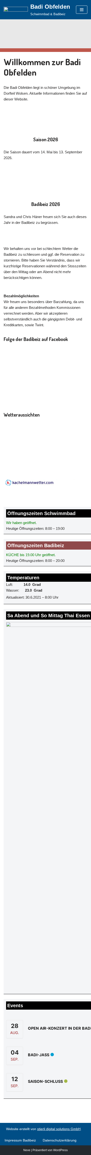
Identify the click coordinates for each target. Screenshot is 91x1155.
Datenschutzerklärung (59, 1140)
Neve (26, 1150)
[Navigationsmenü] (81, 10)
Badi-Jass (38, 1054)
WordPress (60, 1150)
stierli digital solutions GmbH (59, 1129)
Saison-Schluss (45, 1081)
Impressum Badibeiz (20, 1140)
